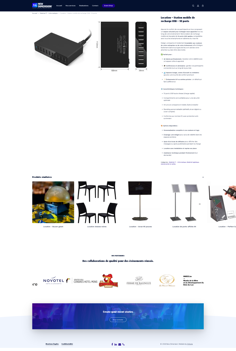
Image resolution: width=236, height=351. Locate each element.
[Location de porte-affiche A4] (184, 202)
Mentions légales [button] (52, 344)
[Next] (199, 204)
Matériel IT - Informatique (49, 13)
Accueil (34, 13)
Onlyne (190, 344)
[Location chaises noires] (97, 202)
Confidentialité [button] (67, 344)
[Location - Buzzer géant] (53, 202)
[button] (118, 319)
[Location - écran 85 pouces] (141, 202)
